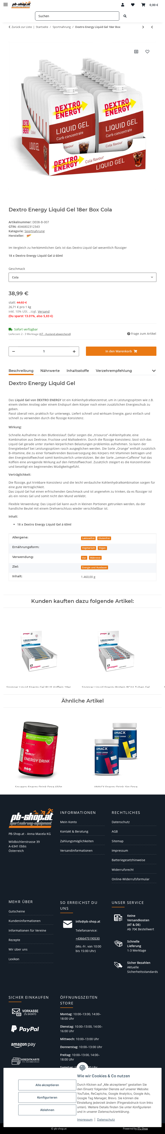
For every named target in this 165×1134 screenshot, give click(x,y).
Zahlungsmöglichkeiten (77, 841)
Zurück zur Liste (22, 27)
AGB (115, 831)
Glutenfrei (104, 538)
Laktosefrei (88, 538)
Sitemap (118, 841)
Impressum (85, 1119)
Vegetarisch (88, 547)
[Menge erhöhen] (74, 351)
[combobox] (82, 277)
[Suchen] (125, 16)
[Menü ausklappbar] (5, 2)
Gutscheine (17, 911)
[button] (123, 4)
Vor (84, 557)
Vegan (102, 547)
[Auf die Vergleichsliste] (136, 51)
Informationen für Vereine (27, 930)
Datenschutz (106, 1119)
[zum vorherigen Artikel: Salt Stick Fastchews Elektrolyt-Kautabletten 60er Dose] (152, 27)
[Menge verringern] (13, 351)
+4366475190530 (88, 938)
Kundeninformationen (25, 921)
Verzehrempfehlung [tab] (114, 371)
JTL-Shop (143, 1128)
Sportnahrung (34, 231)
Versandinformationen (76, 850)
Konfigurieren (47, 1097)
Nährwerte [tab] (50, 371)
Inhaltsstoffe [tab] (78, 371)
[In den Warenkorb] (12, 39)
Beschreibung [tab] (21, 371)
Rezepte (14, 940)
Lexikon (14, 959)
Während (95, 557)
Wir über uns (18, 949)
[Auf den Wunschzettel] (147, 51)
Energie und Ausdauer (94, 567)
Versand (44, 311)
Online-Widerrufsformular (131, 879)
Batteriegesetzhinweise (128, 860)
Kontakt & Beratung (74, 831)
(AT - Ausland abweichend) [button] (55, 334)
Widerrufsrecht (123, 870)
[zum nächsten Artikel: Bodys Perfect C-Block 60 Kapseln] (143, 27)
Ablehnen (47, 1110)
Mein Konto (68, 822)
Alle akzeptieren (47, 1085)
